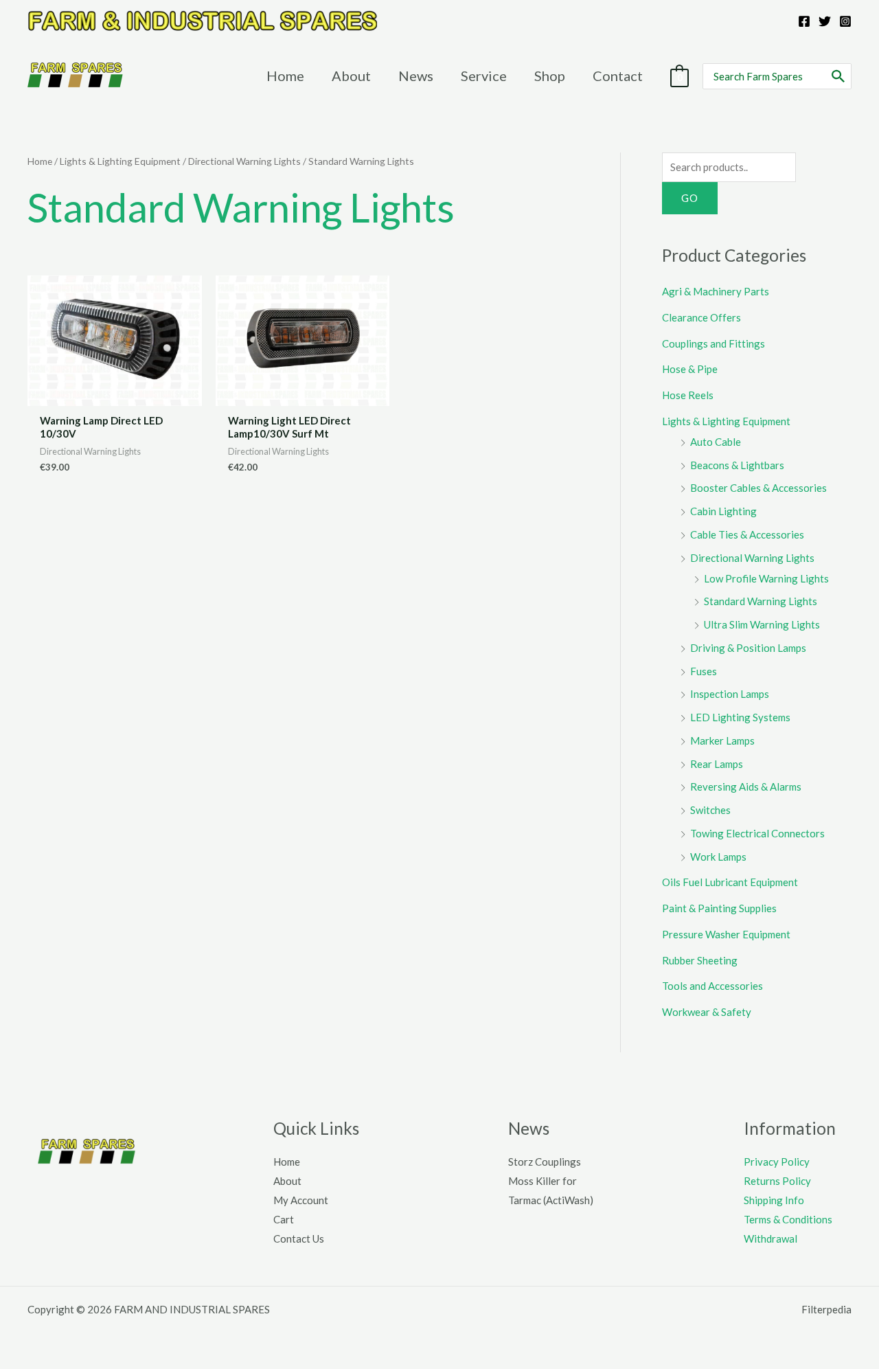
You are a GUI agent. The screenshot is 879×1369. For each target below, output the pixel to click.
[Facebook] (804, 21)
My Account (300, 1200)
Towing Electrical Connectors (757, 833)
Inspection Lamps (729, 694)
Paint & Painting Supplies (719, 908)
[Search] (839, 76)
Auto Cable (715, 441)
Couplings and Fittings (713, 343)
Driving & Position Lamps (748, 648)
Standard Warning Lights (760, 601)
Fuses (703, 671)
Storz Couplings (544, 1161)
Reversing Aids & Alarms (745, 786)
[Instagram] (845, 21)
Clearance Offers (701, 317)
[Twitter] (825, 21)
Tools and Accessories (712, 986)
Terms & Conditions (788, 1219)
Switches (710, 810)
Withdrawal (770, 1238)
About (287, 1181)
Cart (283, 1219)
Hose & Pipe (690, 369)
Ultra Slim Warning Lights (762, 624)
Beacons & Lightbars (737, 465)
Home (39, 161)
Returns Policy (777, 1181)
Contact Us (298, 1238)
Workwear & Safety (706, 1012)
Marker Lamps (722, 740)
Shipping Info (774, 1200)
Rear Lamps (716, 764)
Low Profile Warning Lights (766, 578)
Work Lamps (718, 856)
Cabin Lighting (723, 511)
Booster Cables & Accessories (758, 488)
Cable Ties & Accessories (747, 534)
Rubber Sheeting (700, 960)
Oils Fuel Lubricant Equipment (730, 882)
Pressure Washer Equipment (726, 934)
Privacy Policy (777, 1161)
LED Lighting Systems (740, 717)
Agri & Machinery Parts (715, 291)
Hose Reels (688, 395)
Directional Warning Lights (244, 161)
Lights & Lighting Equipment (120, 161)
